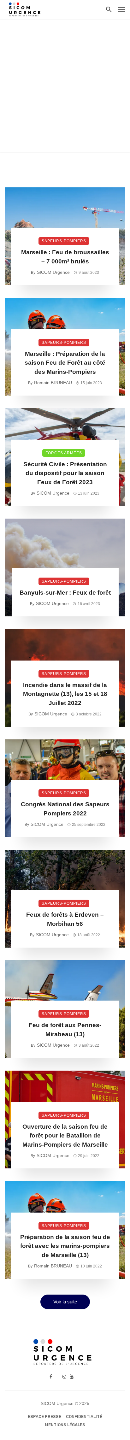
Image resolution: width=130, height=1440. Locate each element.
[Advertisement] (65, 87)
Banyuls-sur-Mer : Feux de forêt (65, 592)
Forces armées (63, 453)
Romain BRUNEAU (53, 382)
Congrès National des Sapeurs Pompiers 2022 (65, 809)
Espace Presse (44, 1416)
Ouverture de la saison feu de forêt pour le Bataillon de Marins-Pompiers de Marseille (65, 1135)
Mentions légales (65, 1424)
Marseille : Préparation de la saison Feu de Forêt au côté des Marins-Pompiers (65, 362)
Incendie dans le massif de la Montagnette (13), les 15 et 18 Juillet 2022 (65, 694)
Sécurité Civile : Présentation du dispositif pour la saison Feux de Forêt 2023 (65, 473)
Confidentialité (84, 1416)
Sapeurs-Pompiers (64, 241)
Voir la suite (65, 1301)
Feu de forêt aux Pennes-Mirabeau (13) (65, 1029)
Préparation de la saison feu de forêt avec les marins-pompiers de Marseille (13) (65, 1246)
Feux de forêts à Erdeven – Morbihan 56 (65, 919)
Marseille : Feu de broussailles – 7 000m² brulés (65, 257)
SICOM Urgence (53, 272)
